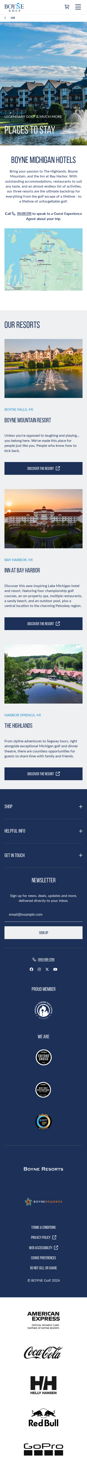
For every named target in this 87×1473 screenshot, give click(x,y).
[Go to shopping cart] (66, 7)
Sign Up (43, 933)
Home (13, 17)
